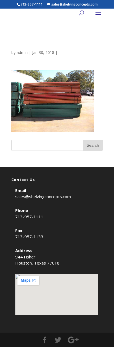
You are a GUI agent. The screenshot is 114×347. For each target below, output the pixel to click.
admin (22, 52)
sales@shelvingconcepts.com (43, 196)
